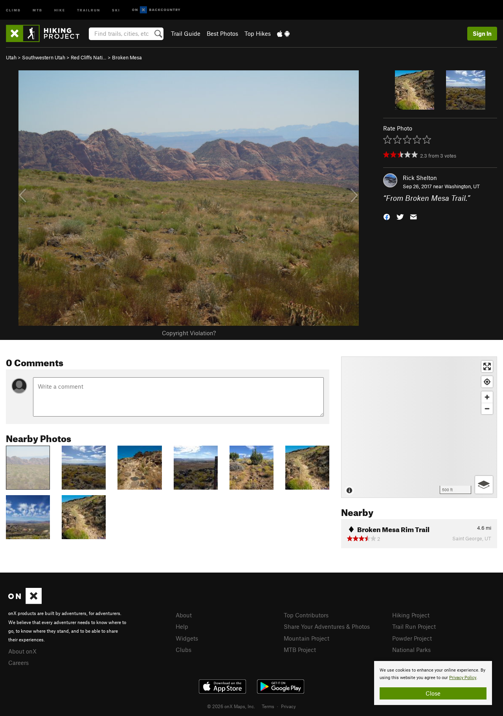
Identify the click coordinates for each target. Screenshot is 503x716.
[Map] (419, 427)
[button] (386, 216)
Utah (11, 57)
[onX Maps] (25, 601)
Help (182, 626)
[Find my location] (487, 381)
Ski (116, 9)
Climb (13, 9)
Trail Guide (185, 33)
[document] (433, 682)
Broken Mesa (127, 57)
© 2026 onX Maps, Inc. (231, 706)
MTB (37, 9)
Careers (18, 662)
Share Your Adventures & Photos (327, 626)
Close (433, 693)
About (184, 615)
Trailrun (88, 9)
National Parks (411, 649)
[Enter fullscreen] (487, 366)
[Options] (484, 485)
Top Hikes (257, 33)
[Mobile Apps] (283, 33)
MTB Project (300, 649)
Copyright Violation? (189, 332)
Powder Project (412, 638)
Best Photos (222, 33)
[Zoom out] (487, 408)
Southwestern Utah (43, 57)
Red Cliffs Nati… (88, 57)
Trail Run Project (414, 626)
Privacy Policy (462, 677)
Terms (268, 706)
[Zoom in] (487, 397)
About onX (22, 651)
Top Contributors (306, 615)
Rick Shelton (420, 177)
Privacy (288, 706)
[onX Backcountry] (156, 10)
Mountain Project (306, 638)
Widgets (187, 638)
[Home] (46, 33)
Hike (59, 9)
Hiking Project (411, 615)
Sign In (482, 33)
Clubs (183, 649)
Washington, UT (462, 186)
